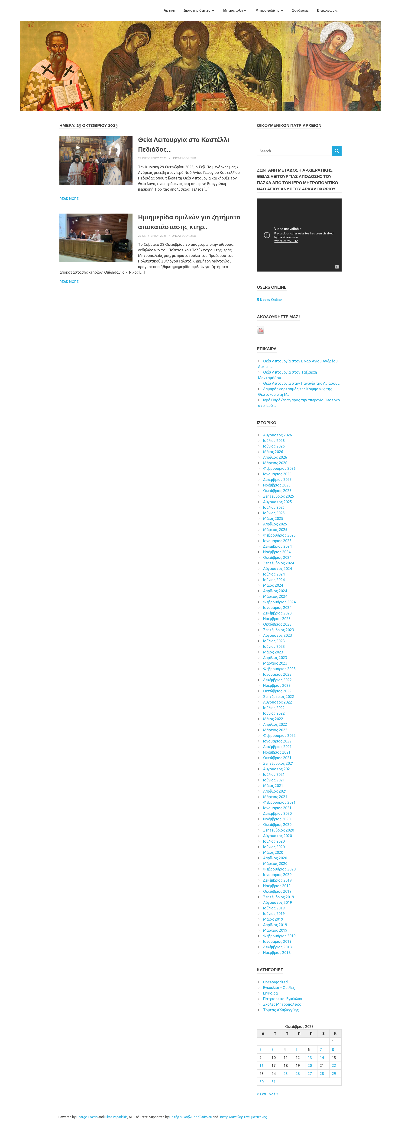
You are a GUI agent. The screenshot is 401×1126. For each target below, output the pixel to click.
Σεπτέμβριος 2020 (278, 830)
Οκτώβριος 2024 (277, 557)
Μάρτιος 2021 (275, 797)
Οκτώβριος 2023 (277, 624)
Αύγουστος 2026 (277, 435)
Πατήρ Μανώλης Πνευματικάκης (243, 1117)
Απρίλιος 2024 (275, 591)
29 (334, 1074)
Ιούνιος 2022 (274, 713)
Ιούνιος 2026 (274, 446)
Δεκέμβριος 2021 (277, 747)
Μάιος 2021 (273, 786)
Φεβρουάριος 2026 (279, 468)
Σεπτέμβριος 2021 (278, 763)
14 (322, 1058)
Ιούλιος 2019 (274, 908)
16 (261, 1065)
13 (310, 1058)
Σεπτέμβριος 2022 (278, 696)
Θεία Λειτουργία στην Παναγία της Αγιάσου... (301, 383)
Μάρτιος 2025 (275, 530)
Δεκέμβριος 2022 (277, 680)
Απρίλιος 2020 (275, 858)
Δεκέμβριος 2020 (277, 813)
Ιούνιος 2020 (274, 847)
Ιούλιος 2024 (274, 574)
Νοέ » (273, 1094)
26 (298, 1074)
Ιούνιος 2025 (274, 513)
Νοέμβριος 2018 (277, 952)
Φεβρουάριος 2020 (279, 869)
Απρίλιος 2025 (275, 524)
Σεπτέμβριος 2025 (278, 496)
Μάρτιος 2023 (275, 663)
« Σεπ (261, 1094)
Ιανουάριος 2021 (277, 808)
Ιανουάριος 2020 (277, 875)
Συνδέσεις (300, 10)
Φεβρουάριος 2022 (279, 735)
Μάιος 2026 (273, 452)
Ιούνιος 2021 (274, 780)
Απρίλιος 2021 (275, 791)
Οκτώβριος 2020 (277, 824)
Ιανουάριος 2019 (277, 941)
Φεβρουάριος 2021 (279, 802)
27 (310, 1074)
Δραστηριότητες (197, 10)
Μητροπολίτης (267, 10)
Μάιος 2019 (273, 919)
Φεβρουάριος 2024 (279, 602)
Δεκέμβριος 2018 (277, 947)
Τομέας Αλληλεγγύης (281, 1010)
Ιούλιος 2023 (274, 641)
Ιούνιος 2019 (274, 914)
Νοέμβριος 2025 (277, 485)
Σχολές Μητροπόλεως (282, 1004)
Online (269, 299)
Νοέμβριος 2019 (277, 886)
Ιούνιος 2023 (274, 646)
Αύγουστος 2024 (277, 568)
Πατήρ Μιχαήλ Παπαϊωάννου (190, 1117)
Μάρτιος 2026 (275, 463)
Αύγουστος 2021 (277, 769)
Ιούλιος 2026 (274, 440)
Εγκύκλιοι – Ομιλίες (279, 987)
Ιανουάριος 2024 (277, 607)
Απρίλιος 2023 (275, 658)
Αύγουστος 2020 (277, 836)
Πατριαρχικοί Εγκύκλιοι (282, 999)
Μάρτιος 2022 (275, 730)
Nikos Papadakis (115, 1117)
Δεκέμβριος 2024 (277, 546)
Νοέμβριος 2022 (277, 685)
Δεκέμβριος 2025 (277, 479)
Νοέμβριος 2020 (277, 819)
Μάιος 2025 (273, 518)
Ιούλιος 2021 (274, 774)
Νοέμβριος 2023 (277, 619)
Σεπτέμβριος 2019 (278, 897)
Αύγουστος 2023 (277, 635)
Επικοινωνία (327, 10)
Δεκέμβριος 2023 (277, 613)
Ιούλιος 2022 (274, 708)
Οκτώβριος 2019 (277, 891)
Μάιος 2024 (273, 585)
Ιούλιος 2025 (274, 507)
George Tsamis (87, 1117)
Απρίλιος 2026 (275, 457)
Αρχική (169, 10)
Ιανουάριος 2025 (277, 541)
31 (274, 1082)
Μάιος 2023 (273, 652)
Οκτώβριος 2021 (277, 758)
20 (310, 1065)
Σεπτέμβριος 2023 (278, 630)
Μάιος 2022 (273, 719)
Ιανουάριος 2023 (277, 674)
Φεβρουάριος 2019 (279, 936)
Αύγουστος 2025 (277, 502)
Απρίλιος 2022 (275, 724)
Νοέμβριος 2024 (277, 552)
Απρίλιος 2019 (275, 925)
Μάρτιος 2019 (275, 930)
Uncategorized (184, 158)
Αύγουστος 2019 (277, 902)
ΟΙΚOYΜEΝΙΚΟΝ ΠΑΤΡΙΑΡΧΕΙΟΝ (289, 125)
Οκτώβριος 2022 (277, 691)
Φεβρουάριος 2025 (279, 535)
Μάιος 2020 (273, 852)
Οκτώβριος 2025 (277, 491)
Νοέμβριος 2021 (277, 752)
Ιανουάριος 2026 (277, 474)
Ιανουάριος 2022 (277, 741)
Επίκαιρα (270, 993)
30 (261, 1082)
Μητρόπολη (233, 10)
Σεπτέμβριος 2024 (278, 563)
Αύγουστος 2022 (277, 702)
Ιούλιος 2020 (274, 841)
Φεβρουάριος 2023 (279, 669)
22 (334, 1065)
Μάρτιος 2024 (275, 596)
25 (286, 1074)
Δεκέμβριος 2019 (277, 880)
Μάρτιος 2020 (275, 863)
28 (322, 1074)
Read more (69, 199)
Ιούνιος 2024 (274, 580)
